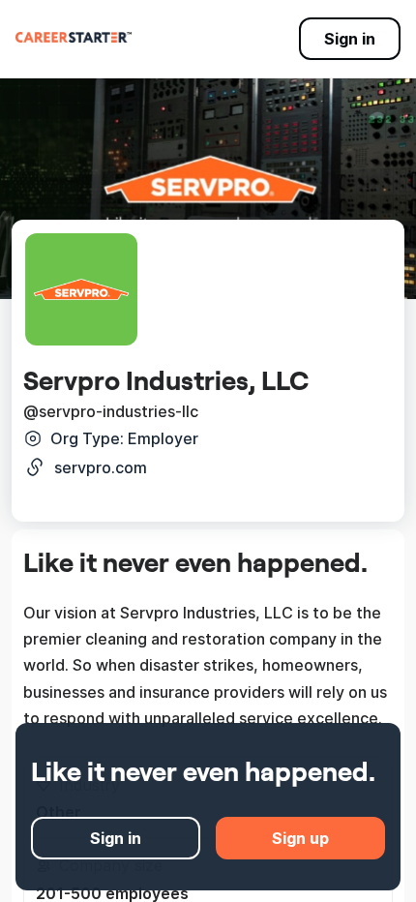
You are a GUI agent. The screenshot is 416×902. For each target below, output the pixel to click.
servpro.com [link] (100, 467)
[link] (73, 36)
